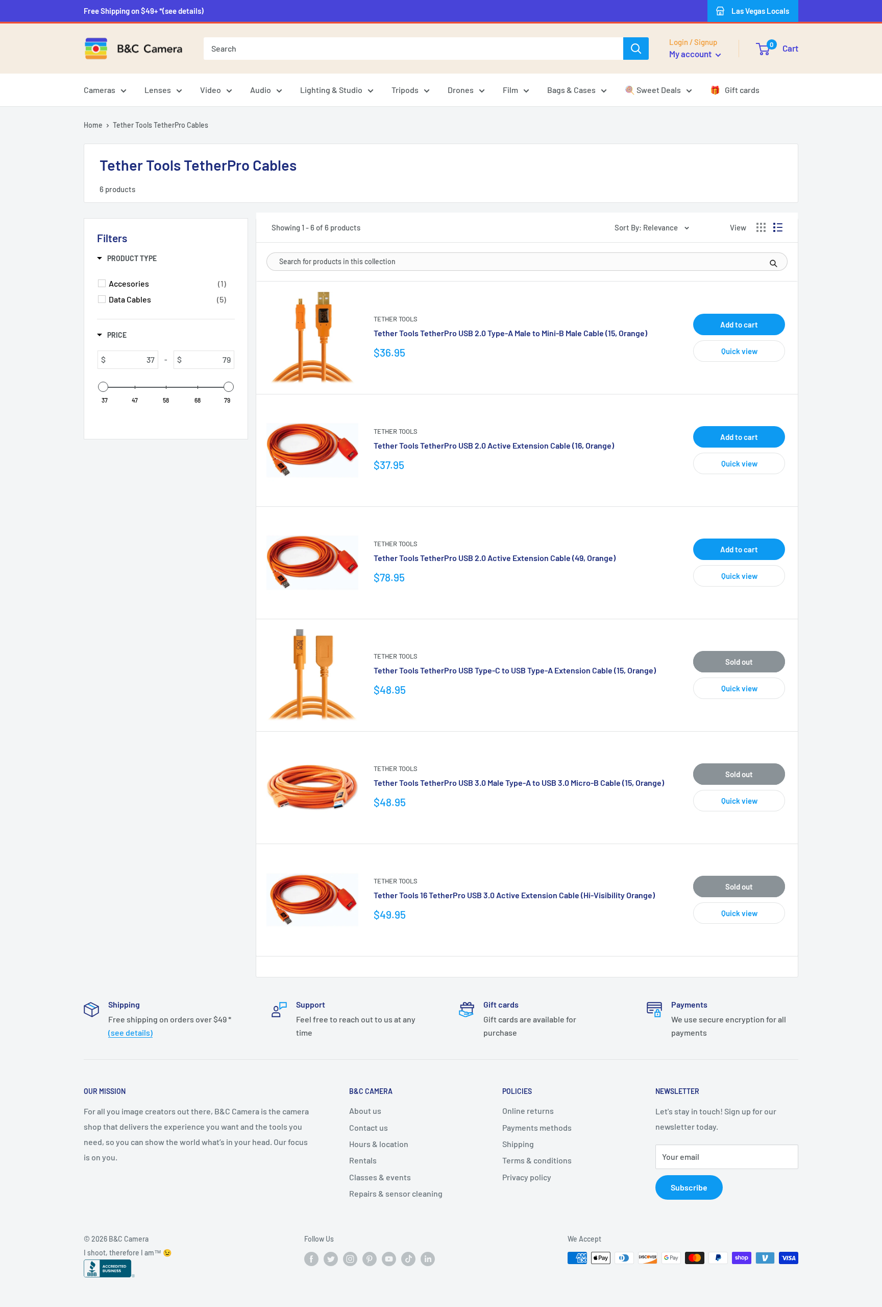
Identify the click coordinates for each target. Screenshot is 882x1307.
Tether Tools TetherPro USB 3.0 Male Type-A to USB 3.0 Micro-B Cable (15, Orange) (519, 782)
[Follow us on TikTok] (408, 1259)
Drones (461, 90)
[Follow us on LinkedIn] (428, 1259)
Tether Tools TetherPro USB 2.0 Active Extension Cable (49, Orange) (495, 558)
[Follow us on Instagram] (350, 1259)
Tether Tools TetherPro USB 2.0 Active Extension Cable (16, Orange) (494, 445)
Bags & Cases (571, 90)
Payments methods (537, 1127)
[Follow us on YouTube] (389, 1259)
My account (691, 54)
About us (365, 1110)
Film (510, 90)
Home (93, 125)
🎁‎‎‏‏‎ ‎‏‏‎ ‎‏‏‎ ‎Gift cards (735, 90)
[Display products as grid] (761, 227)
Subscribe (689, 1187)
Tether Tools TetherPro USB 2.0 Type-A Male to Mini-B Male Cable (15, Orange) (510, 333)
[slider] (103, 387)
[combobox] (413, 48)
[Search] (636, 48)
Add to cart (739, 324)
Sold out (739, 661)
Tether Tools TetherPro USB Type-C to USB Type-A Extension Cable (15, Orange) (515, 670)
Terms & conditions (537, 1160)
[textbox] (132, 359)
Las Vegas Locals (760, 10)
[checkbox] (167, 283)
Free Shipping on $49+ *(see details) (144, 10)
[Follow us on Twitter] (331, 1259)
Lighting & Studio (331, 90)
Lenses (157, 90)
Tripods (405, 90)
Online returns (528, 1110)
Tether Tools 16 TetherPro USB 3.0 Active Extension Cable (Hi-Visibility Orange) (514, 895)
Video (210, 90)
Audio (260, 90)
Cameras (99, 90)
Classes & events (380, 1177)
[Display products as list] (777, 227)
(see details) (130, 1032)
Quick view (739, 351)
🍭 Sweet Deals (653, 90)
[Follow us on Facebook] (311, 1259)
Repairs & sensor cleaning (396, 1193)
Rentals (363, 1160)
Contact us (368, 1127)
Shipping (518, 1144)
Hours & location (378, 1144)
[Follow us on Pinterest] (369, 1259)
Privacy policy (526, 1177)
